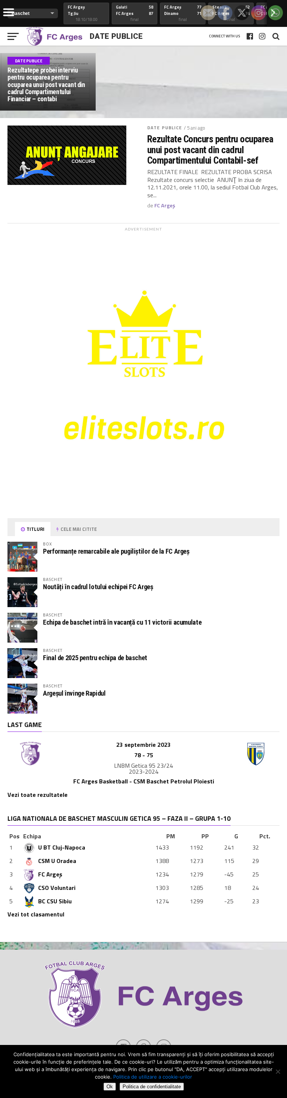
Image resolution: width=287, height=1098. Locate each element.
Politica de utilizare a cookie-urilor (152, 1077)
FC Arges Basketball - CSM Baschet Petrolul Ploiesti (143, 781)
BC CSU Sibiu (55, 901)
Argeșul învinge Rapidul (74, 693)
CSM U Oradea (57, 860)
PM (170, 836)
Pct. (264, 836)
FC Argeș (164, 205)
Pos (14, 836)
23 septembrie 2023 (143, 744)
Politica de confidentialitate (152, 1086)
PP (205, 836)
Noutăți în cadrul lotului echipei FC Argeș (98, 587)
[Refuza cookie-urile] (277, 1071)
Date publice (164, 127)
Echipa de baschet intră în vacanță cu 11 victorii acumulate (122, 622)
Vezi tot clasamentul (35, 914)
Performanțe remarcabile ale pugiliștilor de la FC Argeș (116, 551)
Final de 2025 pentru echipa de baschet (95, 658)
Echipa (32, 836)
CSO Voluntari (56, 887)
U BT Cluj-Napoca (61, 847)
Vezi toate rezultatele (37, 794)
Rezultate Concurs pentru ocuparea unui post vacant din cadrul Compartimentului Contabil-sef (210, 149)
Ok (110, 1086)
